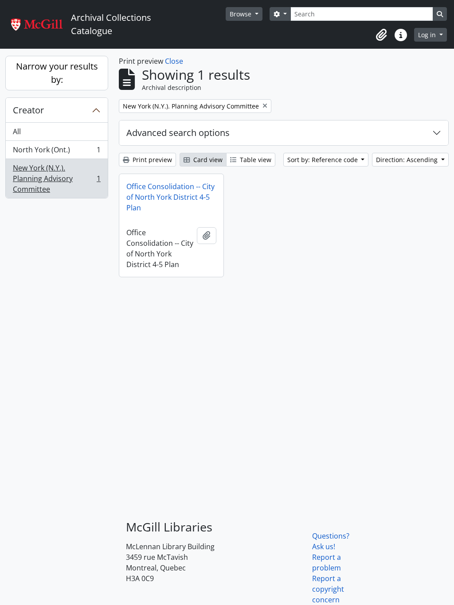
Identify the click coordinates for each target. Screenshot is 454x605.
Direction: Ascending (407, 159)
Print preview (151, 159)
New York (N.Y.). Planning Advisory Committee (56, 178)
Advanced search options (178, 133)
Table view (254, 159)
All (17, 131)
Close (174, 61)
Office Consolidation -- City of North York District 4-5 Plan (170, 197)
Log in (428, 35)
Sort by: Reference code (323, 159)
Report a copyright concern (328, 589)
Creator (28, 110)
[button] (381, 35)
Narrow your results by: (57, 72)
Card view (207, 159)
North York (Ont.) (56, 152)
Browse (241, 14)
